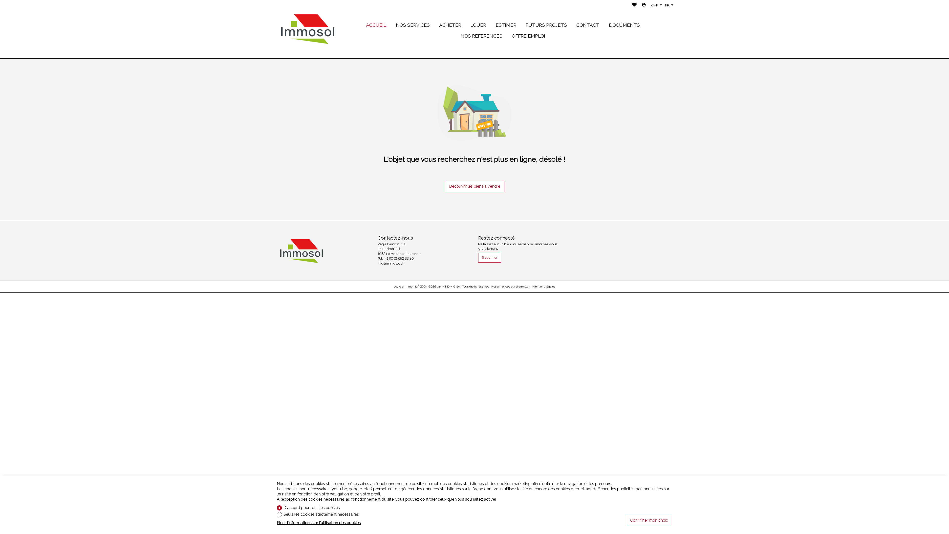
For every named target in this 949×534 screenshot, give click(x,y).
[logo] (308, 29)
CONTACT (587, 25)
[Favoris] (634, 5)
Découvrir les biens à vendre (474, 186)
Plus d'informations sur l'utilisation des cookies (319, 522)
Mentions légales (543, 286)
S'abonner (489, 257)
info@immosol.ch (391, 263)
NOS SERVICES (413, 25)
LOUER (478, 25)
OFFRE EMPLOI (528, 36)
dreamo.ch (523, 286)
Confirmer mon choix (649, 520)
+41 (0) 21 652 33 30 (399, 258)
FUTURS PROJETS (546, 25)
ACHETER (450, 25)
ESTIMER (506, 25)
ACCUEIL (376, 25)
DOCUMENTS (624, 25)
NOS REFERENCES (481, 36)
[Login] (644, 5)
